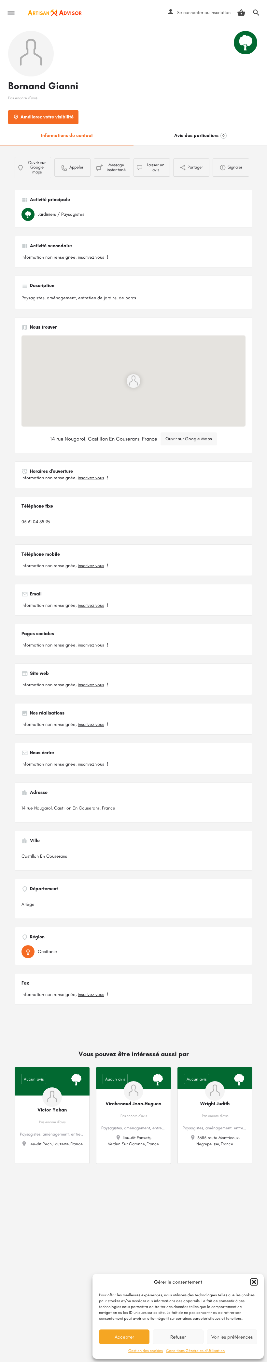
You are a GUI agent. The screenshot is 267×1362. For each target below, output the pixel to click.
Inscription (221, 12)
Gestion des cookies (145, 1350)
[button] (254, 1282)
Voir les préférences (232, 1337)
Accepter (124, 1337)
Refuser (178, 1337)
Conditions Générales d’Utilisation (195, 1350)
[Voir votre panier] (241, 12)
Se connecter (190, 12)
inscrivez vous (91, 257)
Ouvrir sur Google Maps (188, 439)
